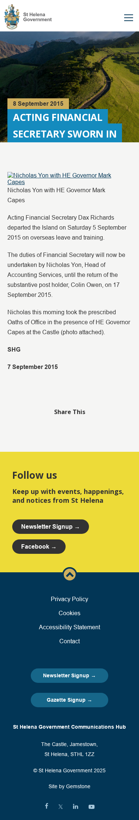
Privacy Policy (69, 599)
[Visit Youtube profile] (92, 807)
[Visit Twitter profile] (61, 807)
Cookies (69, 613)
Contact (69, 641)
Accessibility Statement (69, 627)
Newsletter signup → (50, 526)
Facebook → (39, 546)
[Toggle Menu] (128, 17)
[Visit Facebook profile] (46, 807)
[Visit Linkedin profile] (75, 807)
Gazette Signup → (69, 700)
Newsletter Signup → (69, 675)
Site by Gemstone (69, 786)
